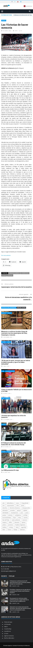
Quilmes (4, 527)
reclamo (11, 527)
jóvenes (10, 515)
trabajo (15, 529)
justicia (4, 515)
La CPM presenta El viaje (10, 470)
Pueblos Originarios (20, 525)
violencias (22, 529)
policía (4, 525)
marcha (26, 517)
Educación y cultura (10, 371)
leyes (14, 517)
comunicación (10, 505)
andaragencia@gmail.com (9, 571)
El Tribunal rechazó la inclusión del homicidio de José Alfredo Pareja (13, 443)
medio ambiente (16, 520)
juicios (27, 512)
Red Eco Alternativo (9, 638)
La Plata (4, 275)
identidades (5, 512)
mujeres (4, 522)
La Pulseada (7, 624)
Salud (17, 527)
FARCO (6, 626)
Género (3, 342)
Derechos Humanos (14, 273)
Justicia (8, 342)
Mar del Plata (5, 520)
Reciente (4, 576)
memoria (10, 275)
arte (3, 503)
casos (17, 503)
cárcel (22, 505)
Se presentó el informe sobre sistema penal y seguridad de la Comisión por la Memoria (19, 599)
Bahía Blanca (10, 503)
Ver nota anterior (6, 255)
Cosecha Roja (7, 629)
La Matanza (18, 515)
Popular (11, 576)
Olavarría (16, 522)
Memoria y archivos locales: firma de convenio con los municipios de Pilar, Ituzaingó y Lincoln (14, 333)
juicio (21, 512)
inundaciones (14, 512)
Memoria (4, 20)
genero (19, 510)
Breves (3, 451)
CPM (3, 371)
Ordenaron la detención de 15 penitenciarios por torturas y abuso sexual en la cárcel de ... (20, 582)
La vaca (6, 633)
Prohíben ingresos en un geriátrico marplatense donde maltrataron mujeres (20, 591)
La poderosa (7, 631)
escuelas (12, 510)
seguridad (23, 527)
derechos (4, 508)
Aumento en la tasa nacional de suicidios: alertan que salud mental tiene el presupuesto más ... (20, 608)
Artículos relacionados (9, 307)
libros (19, 517)
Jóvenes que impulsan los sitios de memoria (13, 416)
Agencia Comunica (9, 636)
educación (5, 510)
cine (3, 505)
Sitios (3, 529)
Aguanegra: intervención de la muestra (16, 287)
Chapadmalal (24, 503)
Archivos (4, 313)
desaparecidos (24, 273)
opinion (23, 522)
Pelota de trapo (8, 622)
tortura (9, 529)
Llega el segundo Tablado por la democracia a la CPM (16, 390)
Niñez (10, 522)
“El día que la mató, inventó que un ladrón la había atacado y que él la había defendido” (15, 362)
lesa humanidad (6, 517)
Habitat (25, 510)
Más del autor (21, 307)
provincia (10, 525)
